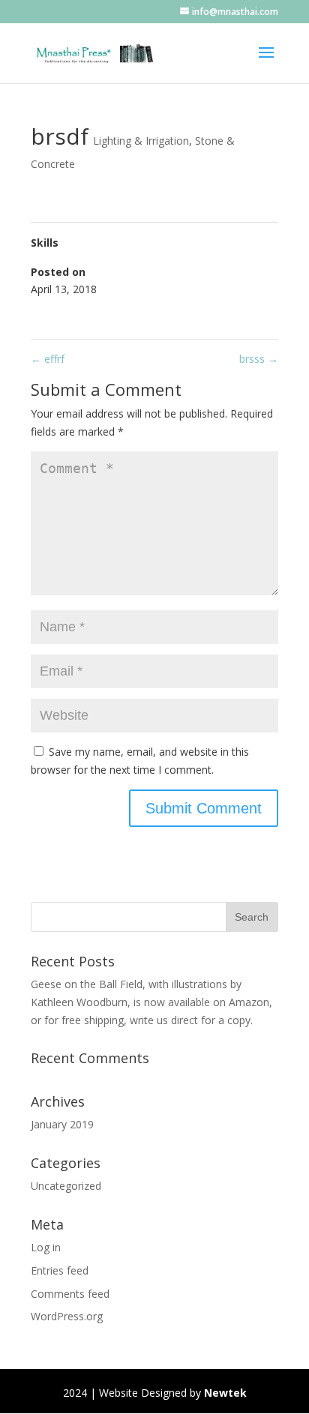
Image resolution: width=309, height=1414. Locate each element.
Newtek (225, 1393)
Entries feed (59, 1270)
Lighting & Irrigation (141, 140)
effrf (47, 359)
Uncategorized (66, 1186)
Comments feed (70, 1294)
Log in (46, 1247)
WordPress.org (67, 1316)
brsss (258, 359)
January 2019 (62, 1124)
